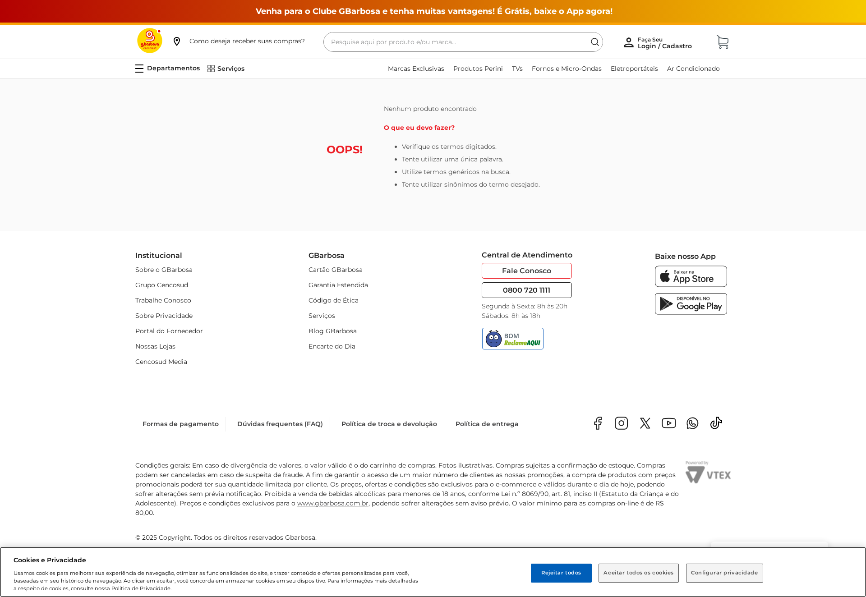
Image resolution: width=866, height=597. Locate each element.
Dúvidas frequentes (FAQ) (280, 424)
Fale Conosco (526, 270)
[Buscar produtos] (595, 41)
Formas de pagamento (181, 424)
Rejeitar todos (561, 572)
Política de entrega (487, 424)
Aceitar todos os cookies (638, 572)
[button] (238, 41)
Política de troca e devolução (389, 424)
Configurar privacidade (724, 572)
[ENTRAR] (666, 43)
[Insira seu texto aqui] (692, 424)
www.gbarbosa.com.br (333, 503)
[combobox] (463, 42)
